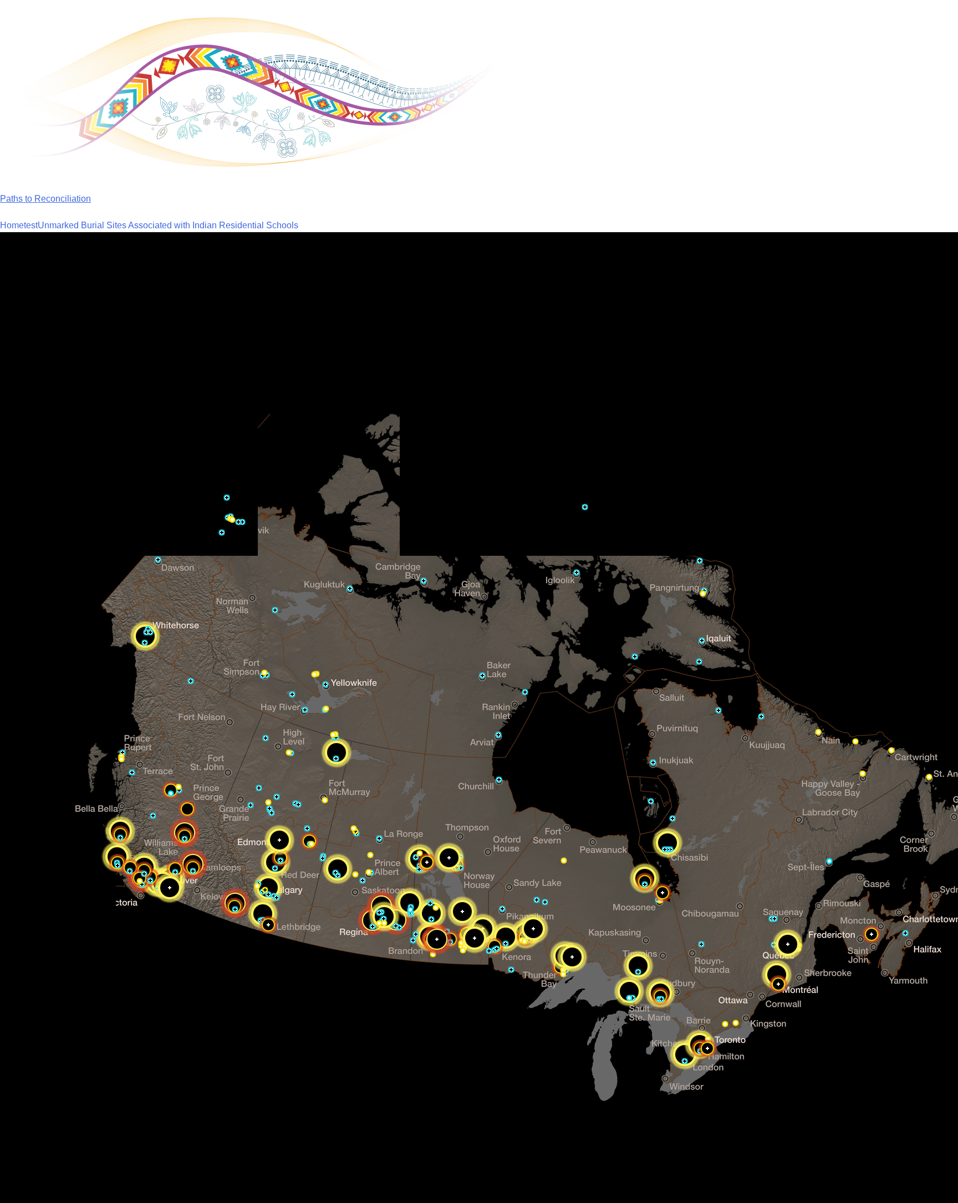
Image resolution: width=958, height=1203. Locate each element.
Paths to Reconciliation (45, 198)
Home (12, 225)
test (31, 225)
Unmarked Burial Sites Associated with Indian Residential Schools (168, 225)
